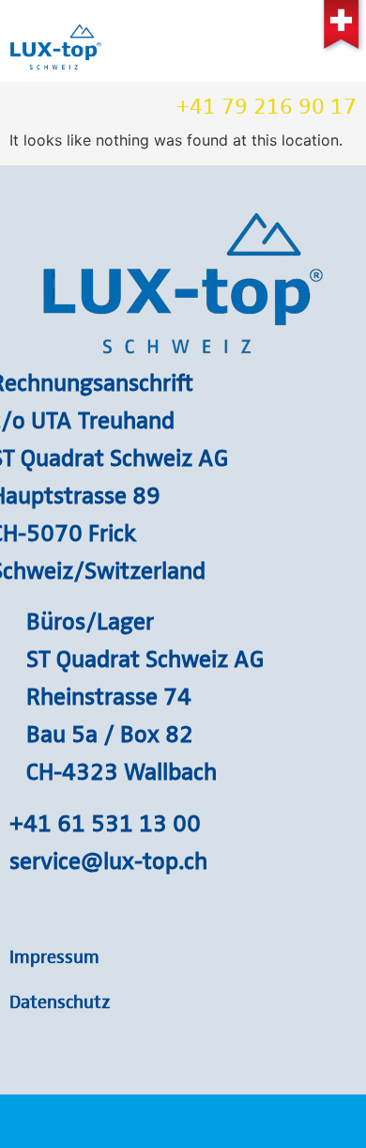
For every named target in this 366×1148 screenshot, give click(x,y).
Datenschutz (60, 1000)
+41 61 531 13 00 (105, 822)
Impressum (54, 955)
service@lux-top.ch (108, 860)
